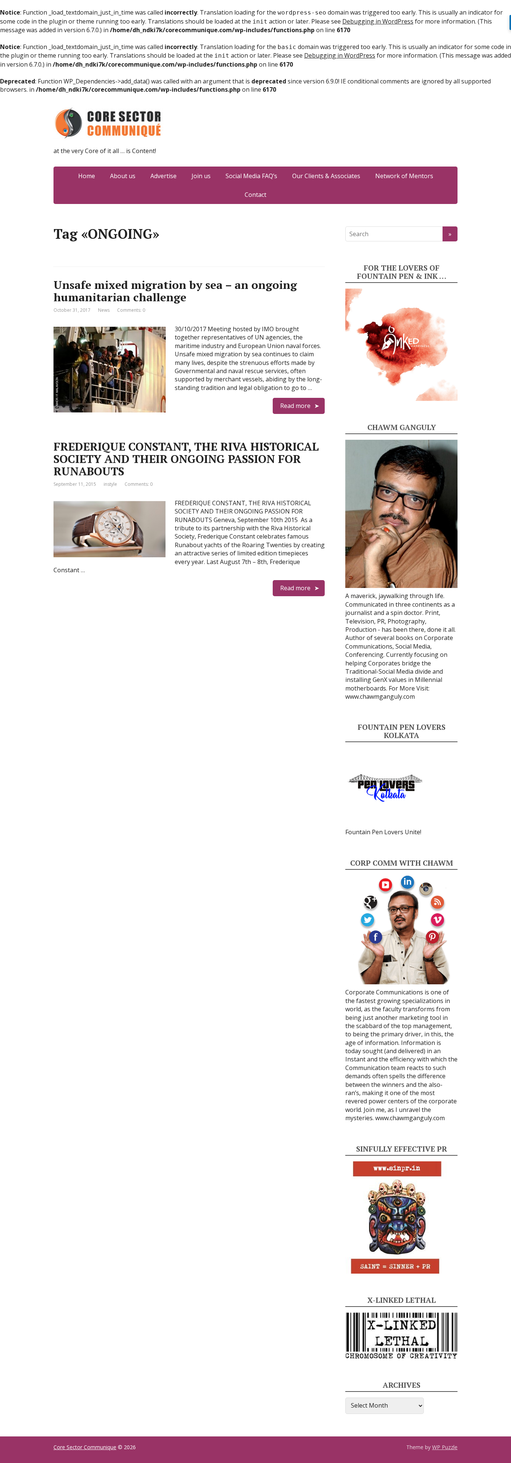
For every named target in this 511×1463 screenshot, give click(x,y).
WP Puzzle (445, 1447)
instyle (110, 484)
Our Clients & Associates (326, 176)
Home (86, 176)
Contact (255, 195)
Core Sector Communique (84, 1447)
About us (122, 176)
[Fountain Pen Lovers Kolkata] (385, 787)
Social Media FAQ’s (251, 176)
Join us (201, 176)
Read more (295, 406)
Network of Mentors (404, 176)
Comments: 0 (131, 310)
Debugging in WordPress (377, 21)
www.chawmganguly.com (380, 696)
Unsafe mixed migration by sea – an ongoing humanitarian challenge (175, 291)
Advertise (163, 176)
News (104, 310)
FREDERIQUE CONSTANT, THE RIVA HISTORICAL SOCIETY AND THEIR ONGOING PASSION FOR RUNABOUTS (186, 459)
